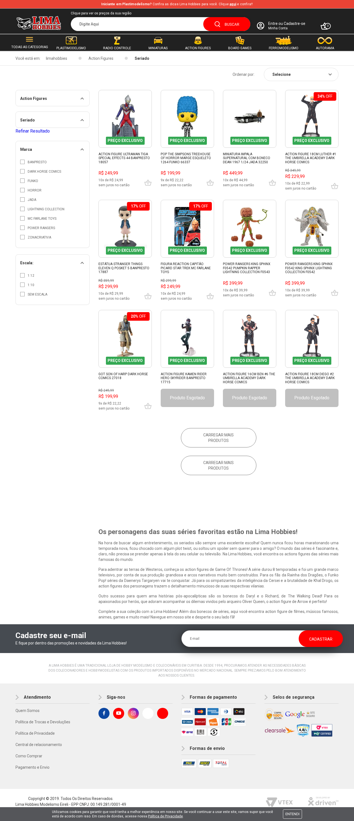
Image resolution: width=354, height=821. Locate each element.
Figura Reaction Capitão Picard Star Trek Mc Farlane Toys (186, 268)
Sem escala (37, 294)
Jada (32, 200)
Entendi (292, 814)
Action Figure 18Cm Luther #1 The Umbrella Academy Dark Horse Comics (310, 158)
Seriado (142, 58)
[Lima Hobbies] (39, 23)
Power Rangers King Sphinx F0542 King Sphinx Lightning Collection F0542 (309, 268)
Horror (34, 190)
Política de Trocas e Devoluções (42, 722)
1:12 (31, 276)
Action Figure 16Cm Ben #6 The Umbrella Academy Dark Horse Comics (249, 378)
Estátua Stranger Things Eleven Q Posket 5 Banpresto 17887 (123, 268)
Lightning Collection (46, 209)
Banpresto (37, 162)
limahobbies (56, 58)
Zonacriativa (39, 237)
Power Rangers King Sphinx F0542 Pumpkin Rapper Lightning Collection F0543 (246, 268)
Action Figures (100, 58)
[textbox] (160, 24)
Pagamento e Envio (32, 767)
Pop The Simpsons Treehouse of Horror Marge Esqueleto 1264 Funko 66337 (186, 158)
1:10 (31, 285)
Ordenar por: (243, 74)
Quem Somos (27, 710)
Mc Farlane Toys (42, 219)
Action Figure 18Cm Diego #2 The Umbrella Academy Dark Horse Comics (310, 378)
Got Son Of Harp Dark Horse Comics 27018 (123, 376)
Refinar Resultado (32, 131)
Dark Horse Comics (44, 171)
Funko (33, 181)
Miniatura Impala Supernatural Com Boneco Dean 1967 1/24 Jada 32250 (246, 158)
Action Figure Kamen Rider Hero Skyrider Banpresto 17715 (184, 378)
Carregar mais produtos (218, 438)
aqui (233, 4)
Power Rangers (41, 228)
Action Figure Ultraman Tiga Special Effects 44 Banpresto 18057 (124, 158)
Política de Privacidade (35, 733)
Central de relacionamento (38, 744)
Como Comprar (28, 756)
